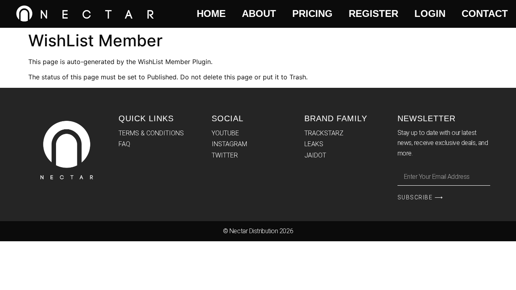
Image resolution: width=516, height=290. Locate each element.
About (259, 13)
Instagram (229, 144)
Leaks (313, 144)
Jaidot (315, 155)
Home (211, 13)
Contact (485, 13)
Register (373, 13)
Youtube (225, 133)
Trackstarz (323, 133)
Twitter (225, 155)
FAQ (124, 144)
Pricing (312, 13)
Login (429, 13)
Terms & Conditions (151, 133)
